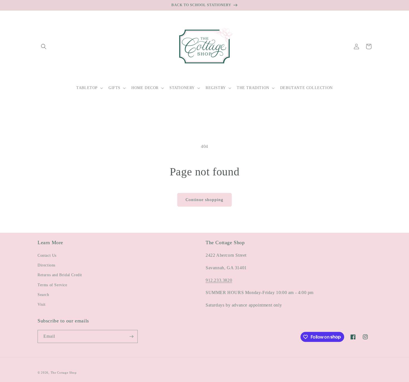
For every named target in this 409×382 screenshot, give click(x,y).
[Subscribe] (131, 336)
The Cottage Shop (64, 372)
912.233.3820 (219, 280)
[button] (44, 46)
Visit (42, 304)
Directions (46, 265)
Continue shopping (204, 199)
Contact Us (47, 255)
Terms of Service (52, 285)
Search (43, 295)
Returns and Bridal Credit (60, 275)
